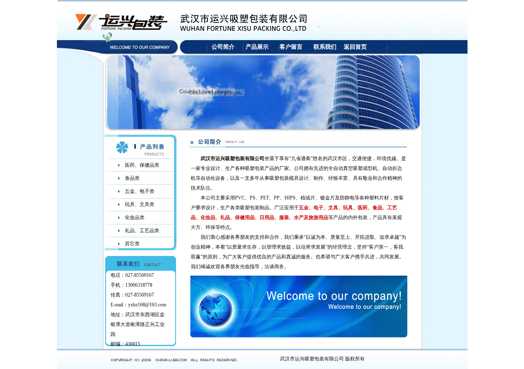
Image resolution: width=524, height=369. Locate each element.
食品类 (132, 178)
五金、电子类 (139, 191)
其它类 (132, 244)
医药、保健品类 (142, 165)
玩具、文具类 (139, 204)
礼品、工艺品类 (142, 230)
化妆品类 (135, 217)
